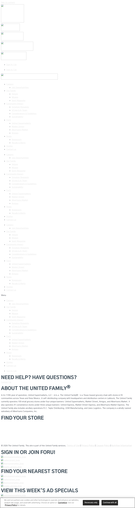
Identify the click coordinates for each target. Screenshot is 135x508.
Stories (9, 146)
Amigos (15, 133)
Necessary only (91, 503)
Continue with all (110, 503)
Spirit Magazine (18, 101)
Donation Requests (20, 107)
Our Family (11, 91)
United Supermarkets (21, 123)
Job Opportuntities (20, 88)
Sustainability (17, 117)
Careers (9, 84)
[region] (67, 503)
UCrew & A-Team (19, 110)
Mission (15, 97)
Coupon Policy (103, 446)
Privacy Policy (88, 446)
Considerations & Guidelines (24, 114)
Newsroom (16, 140)
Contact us (11, 149)
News (8, 136)
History (15, 94)
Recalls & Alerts (18, 143)
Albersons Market (9, 440)
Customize (62, 503)
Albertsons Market (20, 130)
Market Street (18, 127)
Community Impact (14, 104)
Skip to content (8, 3)
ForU (8, 120)
